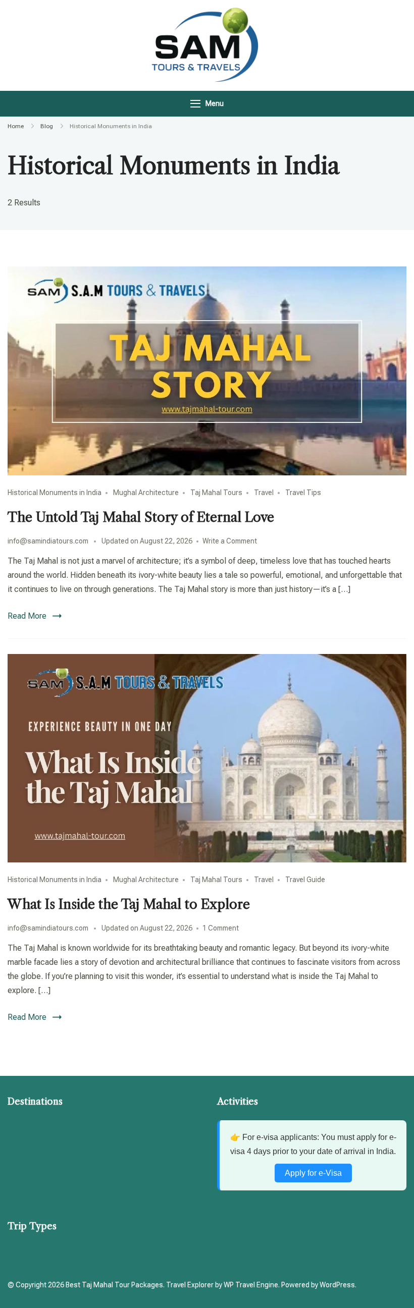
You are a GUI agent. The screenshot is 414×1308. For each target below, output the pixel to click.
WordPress (337, 1285)
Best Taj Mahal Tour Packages (114, 1285)
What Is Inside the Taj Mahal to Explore (129, 904)
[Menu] (195, 103)
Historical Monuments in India (54, 492)
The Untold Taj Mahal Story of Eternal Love (141, 517)
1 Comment (220, 928)
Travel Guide (305, 880)
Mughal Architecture (146, 492)
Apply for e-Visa (313, 1173)
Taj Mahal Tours (216, 492)
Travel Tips (303, 492)
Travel (264, 492)
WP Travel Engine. (252, 1285)
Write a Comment (229, 541)
